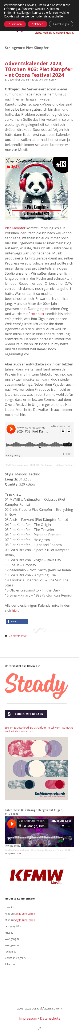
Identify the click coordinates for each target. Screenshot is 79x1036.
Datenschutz (50, 1018)
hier (15, 610)
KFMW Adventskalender (16, 465)
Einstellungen (22, 13)
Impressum (28, 1018)
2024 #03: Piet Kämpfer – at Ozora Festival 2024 (54, 465)
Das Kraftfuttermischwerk (17, 850)
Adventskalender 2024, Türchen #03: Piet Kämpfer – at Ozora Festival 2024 (38, 69)
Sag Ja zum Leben (24, 914)
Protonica (36, 313)
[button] (17, 621)
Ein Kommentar (18, 636)
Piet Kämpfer (15, 228)
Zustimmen (15, 24)
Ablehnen (37, 24)
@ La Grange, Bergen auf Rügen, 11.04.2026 (53, 850)
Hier (19, 853)
